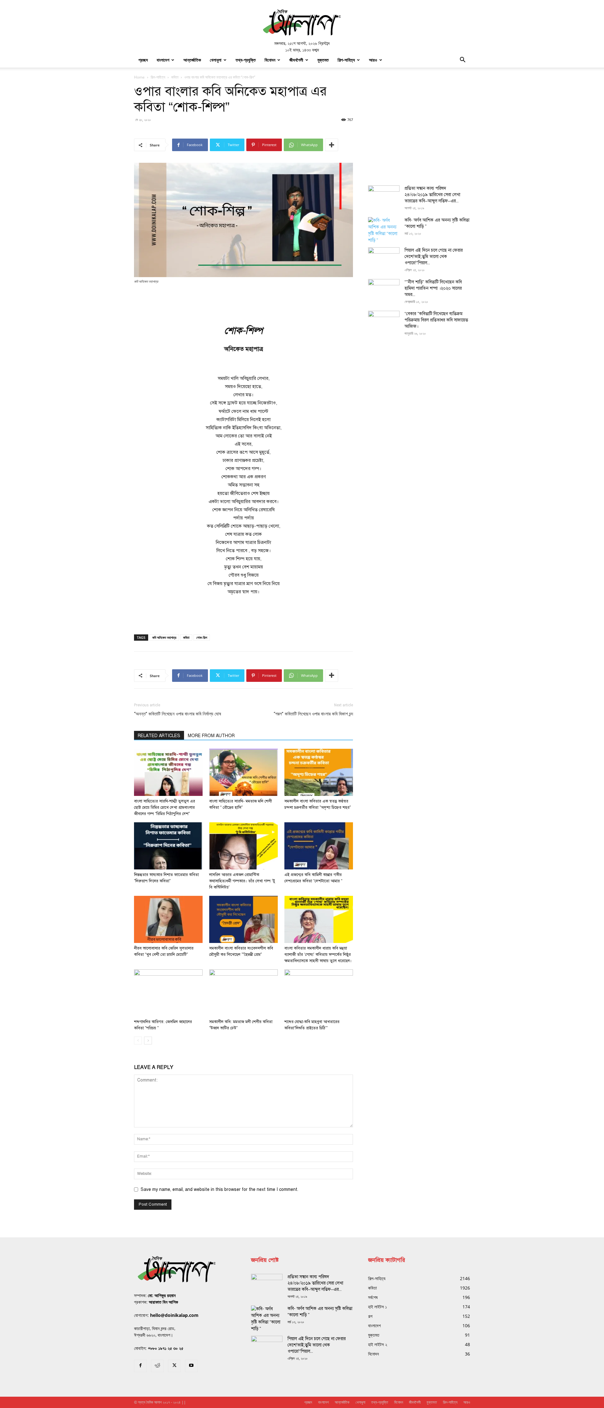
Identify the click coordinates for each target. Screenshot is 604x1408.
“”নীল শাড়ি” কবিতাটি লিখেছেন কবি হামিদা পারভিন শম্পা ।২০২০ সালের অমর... (433, 288)
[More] (331, 145)
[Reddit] (157, 1366)
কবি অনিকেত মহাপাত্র (164, 637)
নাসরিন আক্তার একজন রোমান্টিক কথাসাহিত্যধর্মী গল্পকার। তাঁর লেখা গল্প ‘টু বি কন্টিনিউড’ (242, 881)
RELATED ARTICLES (159, 735)
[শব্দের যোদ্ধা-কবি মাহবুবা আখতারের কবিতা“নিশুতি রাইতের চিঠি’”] (318, 992)
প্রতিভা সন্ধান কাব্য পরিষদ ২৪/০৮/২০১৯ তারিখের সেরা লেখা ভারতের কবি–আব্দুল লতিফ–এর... (432, 195)
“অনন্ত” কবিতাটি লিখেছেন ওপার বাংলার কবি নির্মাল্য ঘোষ (177, 714)
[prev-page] (138, 1040)
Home (139, 77)
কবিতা (174, 77)
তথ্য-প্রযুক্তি (246, 60)
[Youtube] (191, 1366)
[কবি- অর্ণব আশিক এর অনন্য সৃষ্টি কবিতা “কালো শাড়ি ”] (384, 230)
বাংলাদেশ (163, 60)
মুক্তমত (323, 60)
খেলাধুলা (215, 60)
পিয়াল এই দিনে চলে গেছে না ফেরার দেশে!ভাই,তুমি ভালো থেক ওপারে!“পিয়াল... (434, 257)
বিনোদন (270, 60)
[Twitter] (174, 1366)
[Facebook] (140, 1366)
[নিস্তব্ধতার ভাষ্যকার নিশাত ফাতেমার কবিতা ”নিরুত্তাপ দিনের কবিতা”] (168, 845)
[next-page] (148, 1040)
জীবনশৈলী (296, 60)
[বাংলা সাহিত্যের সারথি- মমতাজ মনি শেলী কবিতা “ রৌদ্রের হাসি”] (243, 772)
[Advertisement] (243, 302)
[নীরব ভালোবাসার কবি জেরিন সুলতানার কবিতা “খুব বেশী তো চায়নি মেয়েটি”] (168, 919)
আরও (373, 60)
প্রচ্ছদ (143, 60)
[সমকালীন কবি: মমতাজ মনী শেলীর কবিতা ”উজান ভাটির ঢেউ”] (243, 992)
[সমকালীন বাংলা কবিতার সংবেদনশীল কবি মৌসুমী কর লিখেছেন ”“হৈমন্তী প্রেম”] (243, 919)
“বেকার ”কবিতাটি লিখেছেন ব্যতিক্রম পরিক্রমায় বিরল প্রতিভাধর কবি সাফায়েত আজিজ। (436, 320)
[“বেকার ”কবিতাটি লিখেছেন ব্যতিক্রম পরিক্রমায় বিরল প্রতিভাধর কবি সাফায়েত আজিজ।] (384, 322)
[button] (462, 60)
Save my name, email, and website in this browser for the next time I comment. (219, 1189)
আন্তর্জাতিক (192, 60)
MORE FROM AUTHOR (211, 735)
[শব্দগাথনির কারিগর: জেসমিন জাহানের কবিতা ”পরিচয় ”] (168, 992)
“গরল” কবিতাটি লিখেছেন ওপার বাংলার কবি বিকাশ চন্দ (313, 714)
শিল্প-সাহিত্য (346, 60)
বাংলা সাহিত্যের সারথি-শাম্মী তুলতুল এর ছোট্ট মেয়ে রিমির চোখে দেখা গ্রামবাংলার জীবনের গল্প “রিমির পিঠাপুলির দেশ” (164, 807)
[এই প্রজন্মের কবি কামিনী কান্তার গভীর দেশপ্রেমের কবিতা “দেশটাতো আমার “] (318, 845)
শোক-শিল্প (201, 637)
